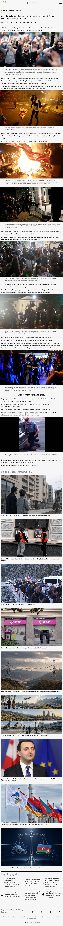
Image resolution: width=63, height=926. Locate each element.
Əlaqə (12, 910)
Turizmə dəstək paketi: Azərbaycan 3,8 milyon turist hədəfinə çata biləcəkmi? (25, 735)
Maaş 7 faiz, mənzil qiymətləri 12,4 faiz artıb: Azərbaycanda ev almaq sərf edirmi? (26, 515)
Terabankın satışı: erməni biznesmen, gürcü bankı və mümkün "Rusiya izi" (24, 648)
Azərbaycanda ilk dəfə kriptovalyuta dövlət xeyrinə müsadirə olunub (22, 868)
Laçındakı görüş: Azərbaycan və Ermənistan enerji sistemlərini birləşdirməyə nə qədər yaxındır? (30, 691)
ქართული (11, 10)
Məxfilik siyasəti (21, 910)
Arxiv (3, 12)
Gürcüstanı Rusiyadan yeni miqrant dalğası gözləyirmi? (18, 604)
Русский (18, 10)
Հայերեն (4, 10)
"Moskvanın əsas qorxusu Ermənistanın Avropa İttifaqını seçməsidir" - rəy (24, 824)
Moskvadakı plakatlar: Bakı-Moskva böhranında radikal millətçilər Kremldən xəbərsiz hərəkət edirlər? (30, 559)
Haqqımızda (5, 910)
